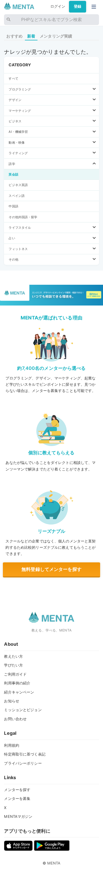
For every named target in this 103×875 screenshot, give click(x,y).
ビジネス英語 (18, 185)
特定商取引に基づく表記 (24, 754)
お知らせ (11, 701)
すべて (13, 79)
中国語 (13, 206)
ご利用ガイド (15, 674)
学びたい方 (13, 665)
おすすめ (14, 36)
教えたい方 (13, 656)
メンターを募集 (17, 798)
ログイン (58, 6)
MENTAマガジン (18, 816)
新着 (31, 36)
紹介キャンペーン (19, 692)
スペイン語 (17, 196)
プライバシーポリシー (22, 763)
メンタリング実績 (56, 36)
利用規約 (11, 745)
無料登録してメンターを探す (51, 569)
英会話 (13, 174)
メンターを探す (17, 789)
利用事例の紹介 (17, 683)
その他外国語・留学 (23, 217)
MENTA (54, 863)
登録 (77, 6)
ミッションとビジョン (22, 709)
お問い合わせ (15, 719)
